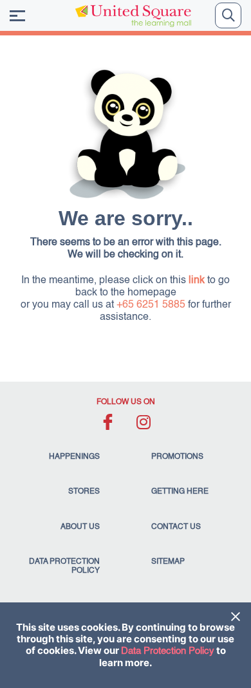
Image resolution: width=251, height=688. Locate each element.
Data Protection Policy (167, 651)
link (197, 280)
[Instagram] (143, 422)
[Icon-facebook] (108, 422)
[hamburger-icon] (17, 15)
